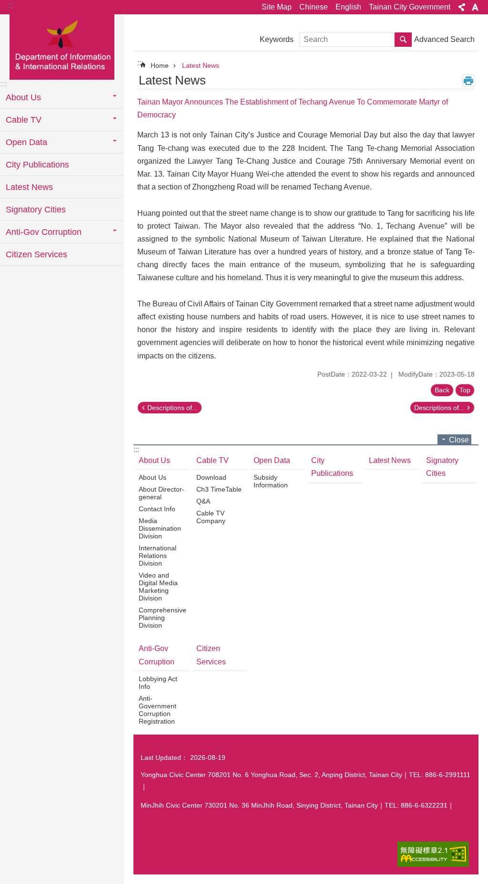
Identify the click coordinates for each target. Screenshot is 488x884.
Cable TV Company (210, 517)
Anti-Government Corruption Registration (157, 710)
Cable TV (212, 460)
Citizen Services (36, 254)
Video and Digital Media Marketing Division (158, 586)
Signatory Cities (36, 209)
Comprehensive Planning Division (162, 617)
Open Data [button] (26, 142)
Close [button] (459, 440)
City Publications (37, 164)
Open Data (272, 460)
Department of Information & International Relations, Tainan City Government (62, 46)
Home (160, 65)
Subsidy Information (271, 481)
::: (10, 5)
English (348, 7)
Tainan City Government (409, 7)
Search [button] (403, 39)
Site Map (277, 7)
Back (442, 390)
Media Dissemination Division (160, 528)
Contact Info (157, 509)
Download (211, 477)
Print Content (468, 80)
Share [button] (462, 7)
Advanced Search (444, 39)
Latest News (29, 187)
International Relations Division (157, 555)
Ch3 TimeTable (219, 489)
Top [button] (464, 390)
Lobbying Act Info (158, 682)
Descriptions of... (172, 407)
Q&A (203, 501)
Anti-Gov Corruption (156, 654)
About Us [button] (23, 97)
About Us (154, 460)
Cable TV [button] (23, 120)
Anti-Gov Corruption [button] (43, 232)
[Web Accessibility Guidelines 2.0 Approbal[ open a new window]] (433, 854)
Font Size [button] (475, 7)
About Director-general (161, 493)
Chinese (313, 7)
